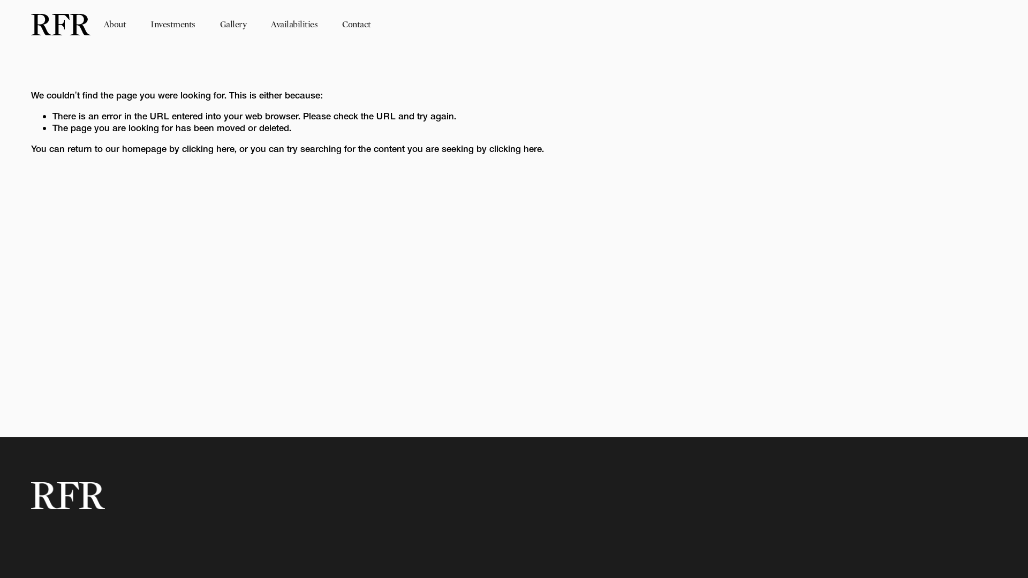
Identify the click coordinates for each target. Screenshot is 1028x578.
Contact (356, 24)
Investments (172, 24)
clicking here (208, 148)
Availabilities (294, 24)
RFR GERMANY (952, 24)
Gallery (233, 24)
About (115, 24)
